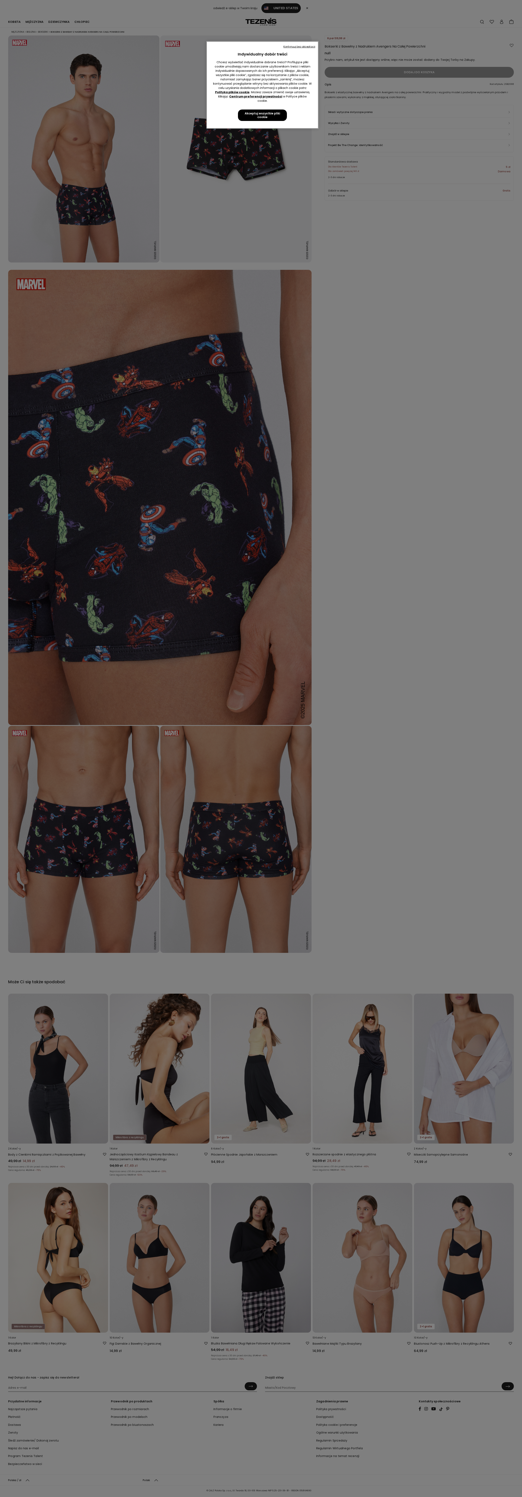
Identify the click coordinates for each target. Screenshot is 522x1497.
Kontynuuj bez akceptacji (299, 46)
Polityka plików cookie (232, 92)
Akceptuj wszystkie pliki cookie (262, 115)
